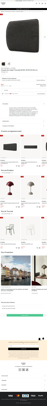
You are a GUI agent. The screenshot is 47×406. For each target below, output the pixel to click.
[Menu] (45, 3)
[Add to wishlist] (17, 166)
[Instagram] (23, 369)
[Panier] (42, 3)
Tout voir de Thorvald (5, 213)
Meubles (2, 11)
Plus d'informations (41, 93)
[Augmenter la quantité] (5, 315)
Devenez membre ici (41, 80)
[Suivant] (45, 37)
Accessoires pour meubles (10, 11)
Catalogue (4, 380)
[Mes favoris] (39, 3)
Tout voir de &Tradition (6, 172)
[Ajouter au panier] (19, 166)
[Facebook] (20, 369)
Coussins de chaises (19, 11)
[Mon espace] (36, 3)
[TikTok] (27, 369)
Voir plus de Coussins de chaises (8, 308)
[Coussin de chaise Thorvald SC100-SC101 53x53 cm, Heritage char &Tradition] (23, 37)
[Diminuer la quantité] (2, 315)
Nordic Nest (4, 389)
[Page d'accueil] (3, 3)
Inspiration (4, 385)
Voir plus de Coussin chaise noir (8, 306)
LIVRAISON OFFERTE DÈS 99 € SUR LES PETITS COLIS (24, 0)
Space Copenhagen (5, 68)
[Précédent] (2, 37)
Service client (5, 375)
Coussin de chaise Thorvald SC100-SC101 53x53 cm (33, 11)
